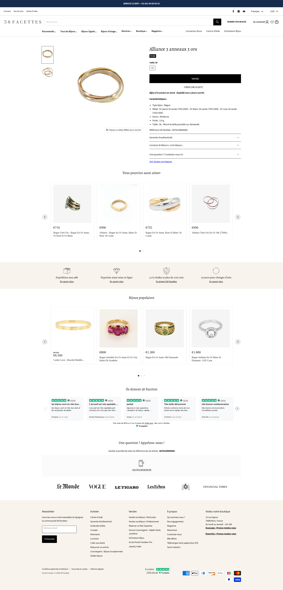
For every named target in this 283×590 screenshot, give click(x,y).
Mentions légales (97, 569)
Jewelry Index (135, 546)
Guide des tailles (97, 525)
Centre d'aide (96, 517)
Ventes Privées (31, 11)
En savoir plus (67, 281)
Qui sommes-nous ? (176, 517)
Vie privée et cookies (79, 569)
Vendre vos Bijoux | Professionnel (144, 521)
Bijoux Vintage (108, 31)
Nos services (18, 11)
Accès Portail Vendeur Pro (140, 542)
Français (255, 11)
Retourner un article (99, 547)
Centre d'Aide (213, 31)
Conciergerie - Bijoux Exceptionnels (106, 551)
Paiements (95, 534)
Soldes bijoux (96, 555)
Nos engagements (175, 521)
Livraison (94, 538)
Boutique (140, 31)
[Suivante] (238, 217)
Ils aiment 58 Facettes (166, 281)
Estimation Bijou (232, 31)
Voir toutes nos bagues (160, 161)
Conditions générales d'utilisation (55, 569)
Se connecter (259, 21)
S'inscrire (49, 539)
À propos (7, 11)
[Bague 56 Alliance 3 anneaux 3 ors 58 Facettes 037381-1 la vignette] (47, 55)
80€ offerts (172, 538)
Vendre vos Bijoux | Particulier (142, 517)
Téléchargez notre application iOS (182, 543)
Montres (126, 31)
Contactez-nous (174, 534)
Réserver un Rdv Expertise (140, 525)
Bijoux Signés (88, 31)
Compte (94, 530)
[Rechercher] (217, 22)
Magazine (156, 31)
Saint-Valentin (173, 547)
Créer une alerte (97, 543)
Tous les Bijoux (67, 31)
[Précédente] (45, 217)
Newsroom (172, 530)
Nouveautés (48, 31)
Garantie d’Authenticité (101, 521)
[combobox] (129, 22)
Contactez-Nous (194, 31)
